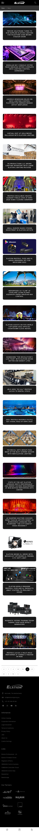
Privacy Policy (5, 731)
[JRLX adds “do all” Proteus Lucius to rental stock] (19, 384)
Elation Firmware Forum (8, 758)
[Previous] (4, 669)
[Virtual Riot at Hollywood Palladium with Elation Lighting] (19, 128)
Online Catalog (6, 718)
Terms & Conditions (7, 728)
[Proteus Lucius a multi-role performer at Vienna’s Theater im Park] (19, 648)
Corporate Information (8, 721)
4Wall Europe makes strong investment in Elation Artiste (19, 229)
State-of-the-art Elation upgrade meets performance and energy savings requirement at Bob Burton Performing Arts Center (19, 486)
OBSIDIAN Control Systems (9, 764)
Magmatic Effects (7, 761)
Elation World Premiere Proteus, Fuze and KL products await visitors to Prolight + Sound (19, 589)
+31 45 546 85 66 (11, 701)
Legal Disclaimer (6, 725)
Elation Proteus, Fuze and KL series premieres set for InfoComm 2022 (19, 260)
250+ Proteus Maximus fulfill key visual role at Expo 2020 (19, 420)
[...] (13, 669)
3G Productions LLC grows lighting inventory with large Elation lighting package (19, 165)
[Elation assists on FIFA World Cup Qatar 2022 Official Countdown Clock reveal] (19, 320)
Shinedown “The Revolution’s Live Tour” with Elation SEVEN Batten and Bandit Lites (19, 359)
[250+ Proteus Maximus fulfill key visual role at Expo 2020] (19, 415)
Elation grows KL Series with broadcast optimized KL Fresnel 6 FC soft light (19, 556)
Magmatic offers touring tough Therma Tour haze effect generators (19, 622)
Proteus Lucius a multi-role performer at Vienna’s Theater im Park (19, 655)
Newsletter (5, 774)
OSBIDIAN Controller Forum (10, 767)
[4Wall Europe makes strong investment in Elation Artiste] (19, 223)
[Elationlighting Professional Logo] (19, 2)
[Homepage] (32, 829)
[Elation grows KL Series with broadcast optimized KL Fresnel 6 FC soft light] (19, 549)
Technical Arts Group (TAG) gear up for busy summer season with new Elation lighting (19, 452)
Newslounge (5, 777)
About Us (4, 738)
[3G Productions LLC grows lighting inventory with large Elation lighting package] (19, 159)
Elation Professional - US (9, 754)
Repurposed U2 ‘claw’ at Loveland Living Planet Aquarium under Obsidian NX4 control (19, 293)
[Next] (18, 674)
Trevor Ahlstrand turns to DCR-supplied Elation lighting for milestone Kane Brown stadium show (19, 34)
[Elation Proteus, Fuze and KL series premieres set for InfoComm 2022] (19, 253)
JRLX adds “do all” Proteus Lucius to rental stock (19, 390)
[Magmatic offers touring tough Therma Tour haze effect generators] (19, 616)
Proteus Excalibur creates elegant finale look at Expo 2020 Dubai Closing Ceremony (19, 198)
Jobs (2, 735)
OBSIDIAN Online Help (8, 771)
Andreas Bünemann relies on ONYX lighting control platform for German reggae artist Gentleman (19, 102)
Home (3, 8)
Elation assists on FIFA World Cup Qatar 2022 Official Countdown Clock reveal (19, 327)
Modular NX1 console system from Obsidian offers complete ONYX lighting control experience (19, 68)
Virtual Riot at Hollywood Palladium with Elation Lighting (19, 134)
